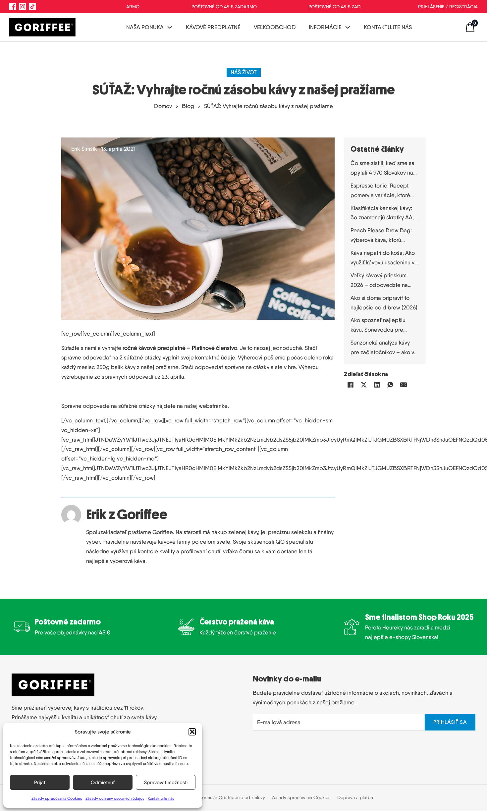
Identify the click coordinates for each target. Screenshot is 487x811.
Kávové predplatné (213, 27)
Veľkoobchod (275, 27)
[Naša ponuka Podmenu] (170, 27)
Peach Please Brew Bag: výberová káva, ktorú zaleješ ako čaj (381, 236)
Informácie (325, 27)
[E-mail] (403, 384)
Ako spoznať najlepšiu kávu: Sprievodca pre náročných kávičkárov (378, 326)
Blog (188, 106)
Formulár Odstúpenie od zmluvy (232, 797)
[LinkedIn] (377, 384)
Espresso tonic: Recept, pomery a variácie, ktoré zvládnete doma (380, 191)
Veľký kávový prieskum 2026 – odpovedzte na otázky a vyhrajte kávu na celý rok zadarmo (381, 281)
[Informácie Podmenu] (348, 27)
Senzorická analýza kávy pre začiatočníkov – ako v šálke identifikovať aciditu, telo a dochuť (383, 348)
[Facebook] (350, 384)
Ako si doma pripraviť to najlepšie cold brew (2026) (384, 303)
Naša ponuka (145, 27)
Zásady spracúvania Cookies (56, 798)
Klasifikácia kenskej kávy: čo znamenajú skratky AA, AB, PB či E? (382, 214)
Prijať (39, 782)
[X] (363, 384)
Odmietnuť (103, 782)
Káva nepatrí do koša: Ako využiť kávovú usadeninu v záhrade (383, 258)
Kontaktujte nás (161, 798)
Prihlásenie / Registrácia (448, 6)
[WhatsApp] (390, 384)
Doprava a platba (355, 797)
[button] (192, 732)
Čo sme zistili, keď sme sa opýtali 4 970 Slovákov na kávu (382, 169)
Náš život (244, 72)
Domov (163, 106)
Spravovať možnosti (166, 782)
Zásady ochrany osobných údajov (114, 798)
